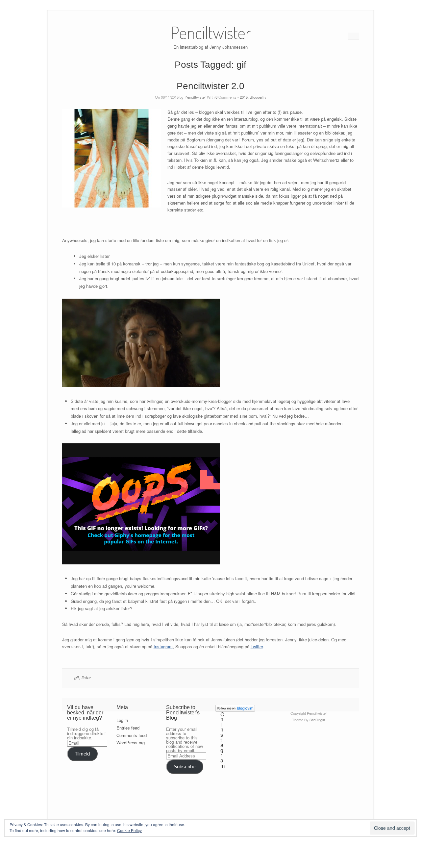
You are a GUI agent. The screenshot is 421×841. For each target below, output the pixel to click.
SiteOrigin (317, 719)
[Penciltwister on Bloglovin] (235, 710)
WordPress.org (130, 742)
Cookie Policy (129, 830)
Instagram (163, 646)
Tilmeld (82, 753)
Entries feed (127, 728)
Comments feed (131, 735)
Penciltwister (195, 97)
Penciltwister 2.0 (210, 86)
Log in (122, 720)
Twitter (257, 646)
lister (86, 677)
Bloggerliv (258, 97)
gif (76, 677)
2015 (244, 97)
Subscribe (184, 766)
